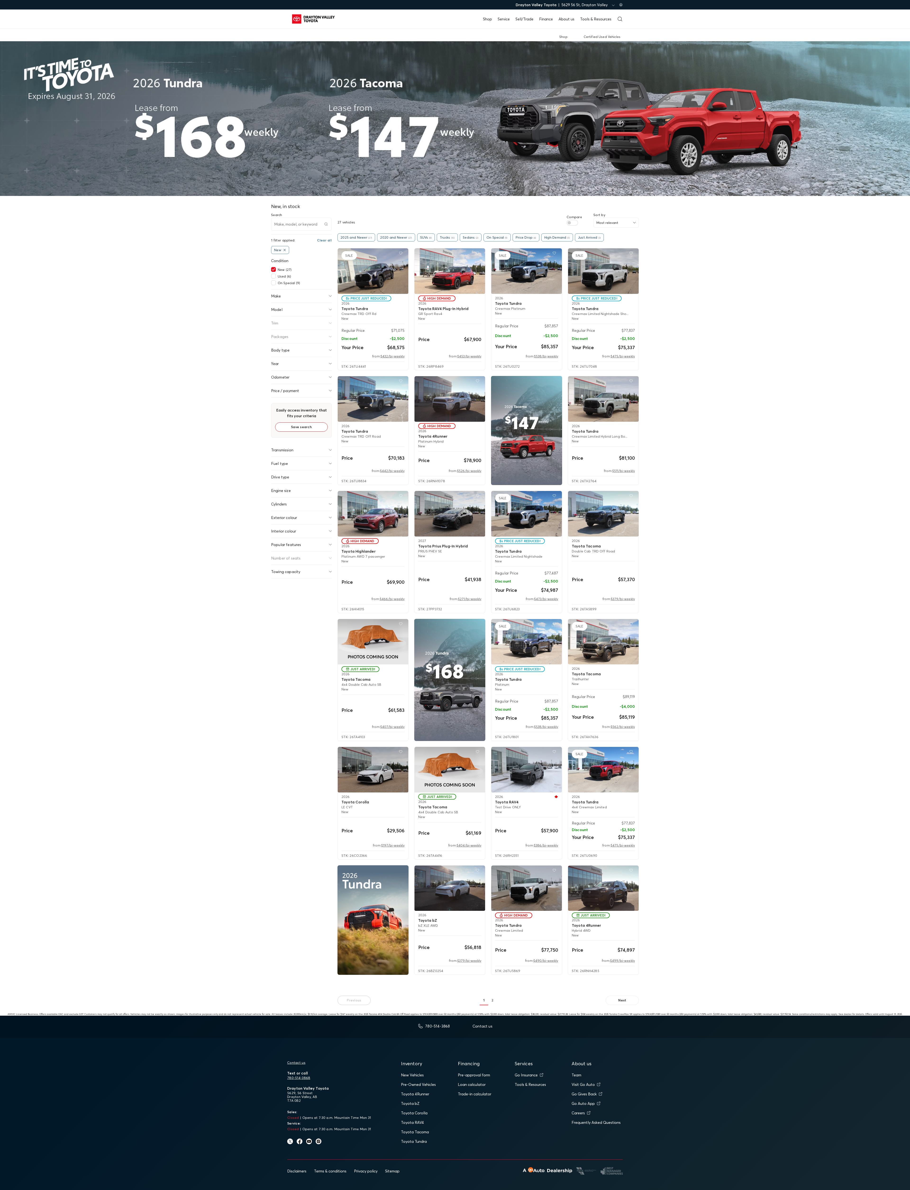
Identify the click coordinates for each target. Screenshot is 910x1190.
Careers (578, 1113)
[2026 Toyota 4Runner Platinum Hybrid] (449, 399)
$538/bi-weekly (546, 356)
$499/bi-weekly (622, 960)
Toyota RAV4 (412, 1122)
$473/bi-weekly (546, 599)
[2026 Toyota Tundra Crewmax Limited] (526, 888)
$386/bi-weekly (546, 845)
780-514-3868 (298, 1078)
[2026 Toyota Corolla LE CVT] (373, 769)
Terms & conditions (330, 1171)
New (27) (284, 270)
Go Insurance (526, 1075)
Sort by (599, 215)
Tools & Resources (595, 19)
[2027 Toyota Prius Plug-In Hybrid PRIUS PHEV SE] (449, 514)
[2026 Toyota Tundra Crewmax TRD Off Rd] (373, 271)
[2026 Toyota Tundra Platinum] (526, 642)
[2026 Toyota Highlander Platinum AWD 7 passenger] (373, 514)
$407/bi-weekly (392, 727)
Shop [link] (563, 37)
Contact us (296, 1062)
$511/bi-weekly (623, 471)
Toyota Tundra (414, 1141)
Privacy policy (366, 1171)
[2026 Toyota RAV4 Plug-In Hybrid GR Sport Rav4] (449, 271)
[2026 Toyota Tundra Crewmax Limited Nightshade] (526, 514)
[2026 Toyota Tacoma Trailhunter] (603, 642)
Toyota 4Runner (415, 1094)
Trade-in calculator (474, 1094)
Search (276, 215)
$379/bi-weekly (623, 599)
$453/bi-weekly (469, 356)
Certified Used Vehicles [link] (602, 37)
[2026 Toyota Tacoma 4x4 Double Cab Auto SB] (373, 642)
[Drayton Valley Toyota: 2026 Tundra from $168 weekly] (449, 680)
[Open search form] (620, 19)
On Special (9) (289, 283)
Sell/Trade (524, 19)
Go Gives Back (584, 1094)
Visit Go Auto (583, 1084)
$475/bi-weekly (622, 356)
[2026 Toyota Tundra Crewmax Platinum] (526, 271)
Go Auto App (583, 1103)
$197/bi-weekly (393, 845)
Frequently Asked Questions (596, 1122)
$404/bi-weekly (468, 845)
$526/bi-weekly (469, 471)
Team (576, 1075)
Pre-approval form (474, 1075)
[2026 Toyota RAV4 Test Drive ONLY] (526, 769)
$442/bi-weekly (392, 471)
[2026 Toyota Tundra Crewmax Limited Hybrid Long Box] (603, 399)
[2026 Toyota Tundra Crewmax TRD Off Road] (373, 399)
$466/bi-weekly (392, 599)
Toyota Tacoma (415, 1132)
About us (566, 19)
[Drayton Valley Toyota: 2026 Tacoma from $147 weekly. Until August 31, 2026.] (526, 430)
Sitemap (392, 1171)
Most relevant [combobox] (607, 223)
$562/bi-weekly (622, 727)
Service (504, 19)
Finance (546, 19)
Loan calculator (472, 1084)
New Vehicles (412, 1075)
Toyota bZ (410, 1103)
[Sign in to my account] (621, 5)
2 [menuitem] (492, 1000)
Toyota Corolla (414, 1113)
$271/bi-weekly (469, 599)
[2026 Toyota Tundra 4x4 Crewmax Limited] (603, 769)
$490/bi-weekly (545, 960)
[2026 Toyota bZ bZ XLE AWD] (449, 888)
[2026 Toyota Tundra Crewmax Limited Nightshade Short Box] (603, 271)
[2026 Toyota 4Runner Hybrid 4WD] (603, 888)
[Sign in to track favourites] (402, 254)
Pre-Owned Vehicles (418, 1084)
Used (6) (284, 276)
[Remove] (284, 250)
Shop (487, 19)
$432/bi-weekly (392, 356)
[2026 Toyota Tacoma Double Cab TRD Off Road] (603, 514)
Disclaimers (296, 1171)
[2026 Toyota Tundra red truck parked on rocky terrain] (373, 920)
